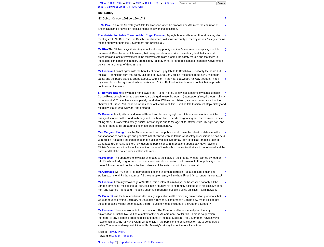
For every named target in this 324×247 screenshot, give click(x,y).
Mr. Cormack (106, 171)
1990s (129, 3)
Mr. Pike (106, 25)
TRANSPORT (136, 7)
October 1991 (152, 3)
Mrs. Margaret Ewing (111, 132)
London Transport (121, 235)
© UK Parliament (154, 242)
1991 (139, 3)
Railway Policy (116, 231)
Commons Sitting (116, 7)
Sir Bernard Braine (110, 92)
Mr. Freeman (106, 71)
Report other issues (130, 242)
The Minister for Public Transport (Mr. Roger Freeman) (132, 35)
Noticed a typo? (107, 242)
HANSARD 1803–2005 (110, 3)
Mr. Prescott (105, 196)
